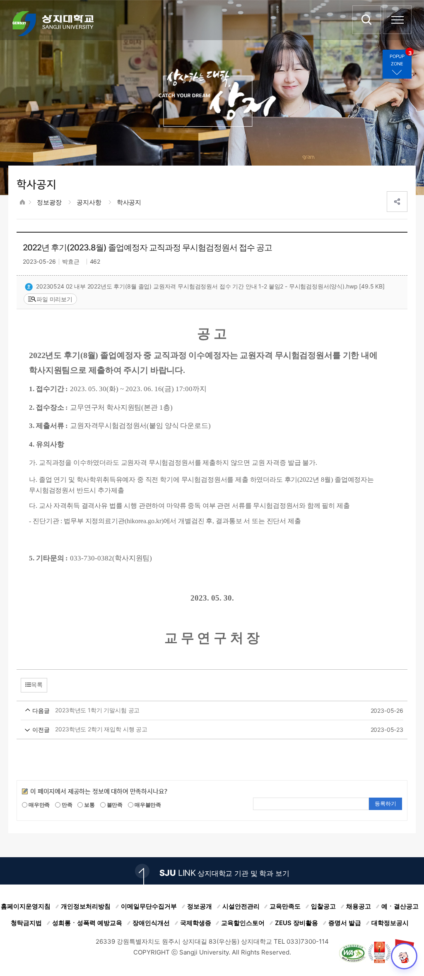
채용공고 (358, 906)
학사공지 (129, 202)
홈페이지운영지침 (26, 906)
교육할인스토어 (243, 923)
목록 (37, 684)
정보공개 (199, 906)
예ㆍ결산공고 (400, 906)
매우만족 (38, 804)
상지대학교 (53, 23)
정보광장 (49, 202)
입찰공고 (323, 906)
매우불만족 (147, 804)
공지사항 (89, 202)
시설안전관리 (241, 906)
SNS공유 (397, 202)
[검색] (366, 19)
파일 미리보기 (54, 299)
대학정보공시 (390, 923)
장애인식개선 (151, 923)
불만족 (114, 804)
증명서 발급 (344, 923)
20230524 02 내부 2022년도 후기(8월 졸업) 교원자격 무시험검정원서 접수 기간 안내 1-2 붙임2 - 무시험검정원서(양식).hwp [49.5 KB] (210, 286)
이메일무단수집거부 (149, 906)
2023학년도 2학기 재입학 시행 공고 (200, 729)
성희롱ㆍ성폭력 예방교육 (87, 923)
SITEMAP (397, 19)
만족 (66, 804)
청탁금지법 (26, 923)
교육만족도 (285, 906)
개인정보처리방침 (86, 906)
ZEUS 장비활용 (296, 923)
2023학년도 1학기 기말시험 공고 (200, 710)
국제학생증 (195, 923)
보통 (89, 804)
